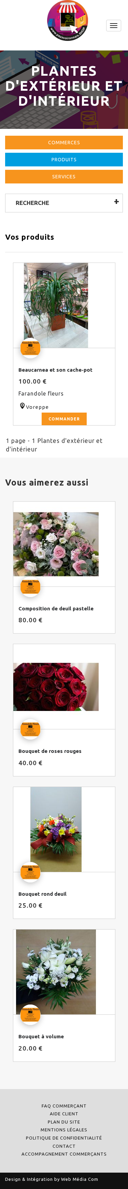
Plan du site (64, 1121)
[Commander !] (64, 305)
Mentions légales (64, 1129)
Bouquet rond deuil (42, 894)
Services (64, 176)
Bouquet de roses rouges (50, 751)
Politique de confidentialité (64, 1137)
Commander (64, 419)
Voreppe (37, 407)
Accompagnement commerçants (64, 1153)
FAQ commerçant (64, 1105)
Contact (64, 1146)
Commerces (64, 142)
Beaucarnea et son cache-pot (55, 370)
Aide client (64, 1113)
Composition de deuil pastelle (56, 608)
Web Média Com (79, 1179)
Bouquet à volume (41, 1036)
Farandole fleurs (41, 393)
